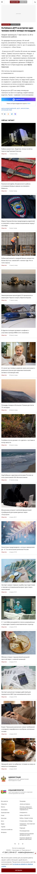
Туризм (3, 826)
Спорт (2, 815)
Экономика (4, 809)
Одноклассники (18, 844)
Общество (4, 804)
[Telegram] (11, 114)
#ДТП (18, 108)
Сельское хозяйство (6, 829)
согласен (18, 870)
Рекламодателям (24, 831)
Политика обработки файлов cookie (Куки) (26, 838)
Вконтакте (15, 844)
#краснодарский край (8, 108)
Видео (2, 824)
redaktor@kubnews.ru (26, 852)
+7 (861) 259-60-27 (9, 852)
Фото (2, 821)
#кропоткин (25, 108)
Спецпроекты (23, 812)
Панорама (22, 801)
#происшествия (6, 110)
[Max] (15, 114)
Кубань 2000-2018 (25, 815)
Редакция (22, 828)
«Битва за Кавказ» (25, 804)
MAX (28, 103)
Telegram (22, 844)
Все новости (4, 801)
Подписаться (19, 99)
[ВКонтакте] (4, 114)
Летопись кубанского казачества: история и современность (26, 808)
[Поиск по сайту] (35, 2)
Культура (3, 818)
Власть (3, 807)
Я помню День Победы (26, 821)
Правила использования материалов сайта (27, 834)
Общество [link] (4, 153)
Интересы (4, 832)
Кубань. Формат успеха (26, 818)
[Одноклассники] (8, 114)
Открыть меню (2, 2)
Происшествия (6, 24)
